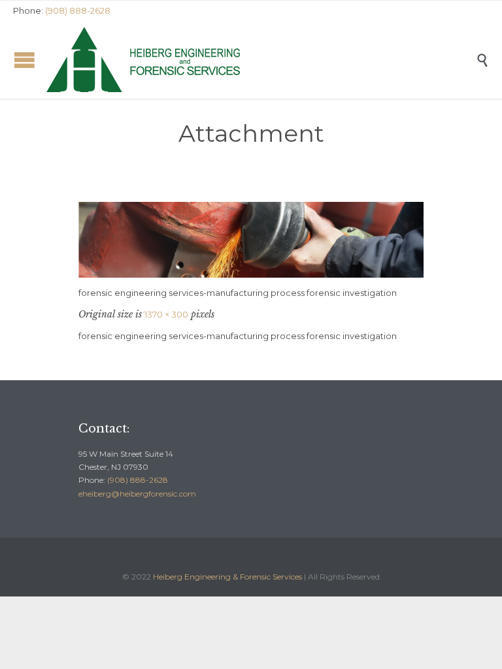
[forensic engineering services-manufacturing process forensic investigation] (251, 240)
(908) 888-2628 (137, 480)
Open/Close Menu (24, 59)
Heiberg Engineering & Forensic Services (227, 576)
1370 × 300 (166, 314)
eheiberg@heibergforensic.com (137, 493)
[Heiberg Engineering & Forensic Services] (261, 59)
